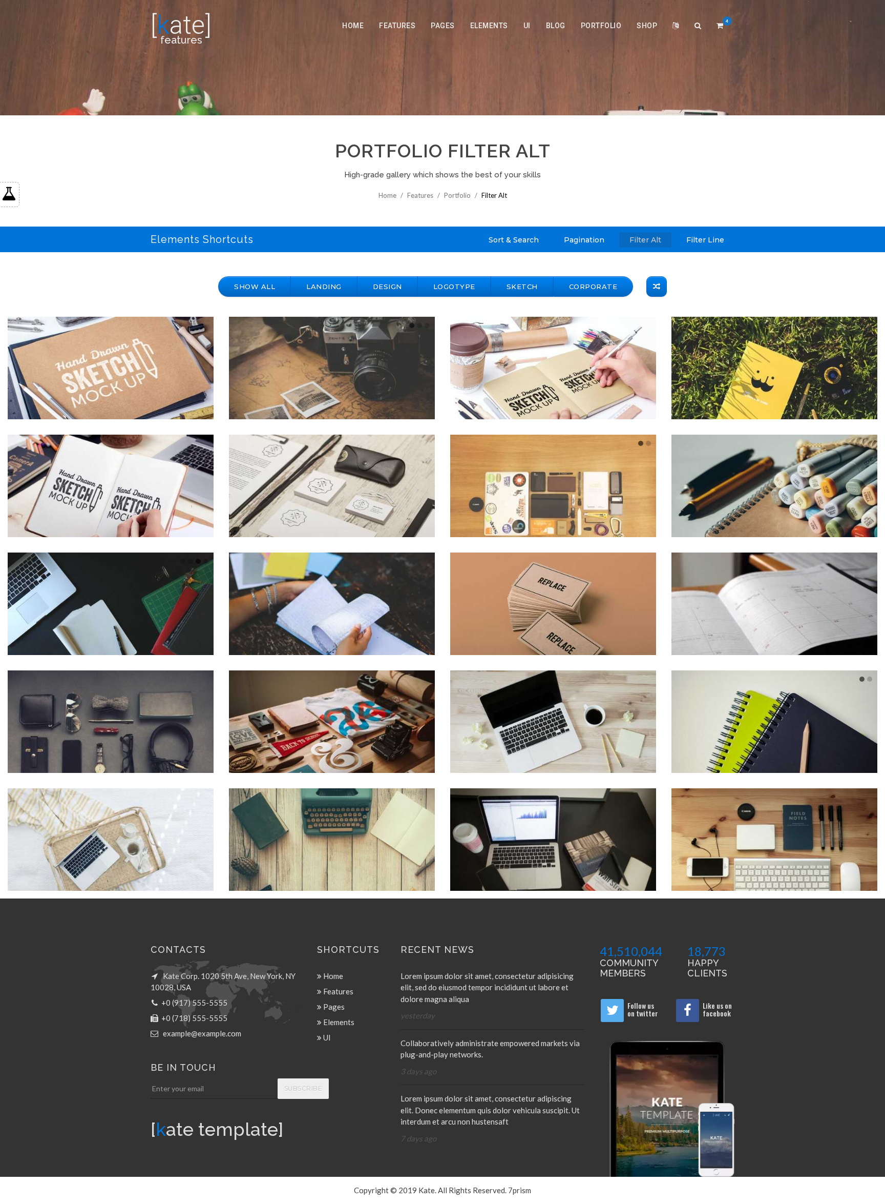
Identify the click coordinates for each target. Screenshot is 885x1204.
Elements (489, 26)
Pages (443, 26)
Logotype (454, 286)
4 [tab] (205, 561)
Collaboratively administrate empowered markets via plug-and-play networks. (490, 1048)
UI (527, 26)
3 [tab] (427, 325)
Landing (324, 286)
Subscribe (303, 1088)
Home (353, 26)
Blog (555, 26)
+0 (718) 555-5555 (194, 1018)
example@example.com (202, 1033)
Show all (254, 286)
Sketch (522, 286)
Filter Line (705, 239)
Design (387, 286)
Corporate (593, 286)
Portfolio (601, 26)
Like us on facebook (717, 1009)
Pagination (584, 239)
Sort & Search (514, 239)
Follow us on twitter (642, 1009)
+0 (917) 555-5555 (194, 1002)
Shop (647, 26)
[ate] (181, 25)
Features (397, 26)
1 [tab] (411, 325)
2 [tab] (419, 325)
